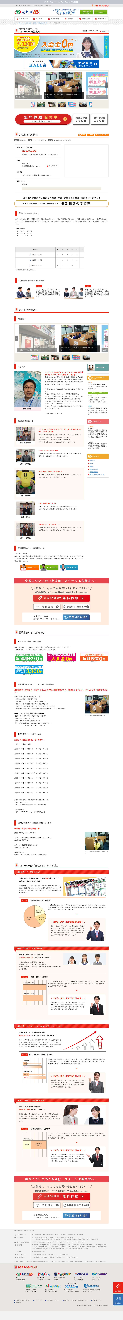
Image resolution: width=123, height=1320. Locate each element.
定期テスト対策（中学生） (66, 1237)
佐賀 (70, 1248)
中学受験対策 (37, 1239)
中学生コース (45, 1237)
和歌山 (37, 1248)
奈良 (33, 1248)
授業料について (53, 1254)
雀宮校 (91, 466)
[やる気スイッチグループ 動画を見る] (100, 5)
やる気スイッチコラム (39, 1251)
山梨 (43, 1246)
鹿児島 (83, 1248)
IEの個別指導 (54, 19)
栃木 (105, 1244)
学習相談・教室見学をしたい (57, 1257)
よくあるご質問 (85, 19)
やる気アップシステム (52, 1242)
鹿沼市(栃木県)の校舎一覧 (97, 474)
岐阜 (73, 1246)
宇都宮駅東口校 (94, 469)
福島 (61, 1244)
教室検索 (70, 19)
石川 (49, 1246)
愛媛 (63, 1248)
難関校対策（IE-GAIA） (79, 1239)
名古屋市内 (62, 1246)
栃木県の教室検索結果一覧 (39, 23)
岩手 (48, 1244)
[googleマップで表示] (104, 31)
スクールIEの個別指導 (39, 1242)
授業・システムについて (40, 1254)
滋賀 (105, 1246)
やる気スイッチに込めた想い (51, 1234)
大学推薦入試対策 (66, 1239)
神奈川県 (79, 1244)
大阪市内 (89, 1246)
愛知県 (56, 1246)
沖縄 (87, 1248)
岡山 (44, 1248)
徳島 (54, 1248)
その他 (73, 1244)
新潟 (37, 1246)
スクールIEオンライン (92, 1239)
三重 (80, 1246)
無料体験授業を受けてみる (40, 1257)
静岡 (76, 1246)
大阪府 (83, 1246)
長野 (40, 1246)
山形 (58, 1244)
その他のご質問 (64, 1254)
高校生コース (54, 1237)
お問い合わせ (101, 19)
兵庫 (99, 1246)
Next (106, 85)
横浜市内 (85, 1244)
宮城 (55, 1244)
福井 (53, 1246)
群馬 (33, 1246)
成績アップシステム (65, 1242)
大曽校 (91, 463)
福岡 (66, 1248)
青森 (45, 1244)
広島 (47, 1248)
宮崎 (79, 1248)
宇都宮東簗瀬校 (94, 472)
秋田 (51, 1244)
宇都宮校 (92, 460)
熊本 (76, 1248)
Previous (16, 85)
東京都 (64, 1244)
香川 (57, 1248)
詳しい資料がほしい (73, 1257)
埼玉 (99, 1244)
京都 (102, 1246)
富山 (46, 1246)
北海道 (41, 1244)
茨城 (102, 1244)
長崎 (73, 1248)
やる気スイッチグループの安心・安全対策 (72, 1234)
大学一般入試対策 (55, 1239)
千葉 (96, 1244)
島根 (41, 1248)
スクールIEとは (23, 19)
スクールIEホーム (19, 23)
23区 (69, 1244)
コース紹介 (38, 19)
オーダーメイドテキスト (78, 1242)
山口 (50, 1248)
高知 (60, 1248)
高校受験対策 (45, 1239)
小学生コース (37, 1237)
